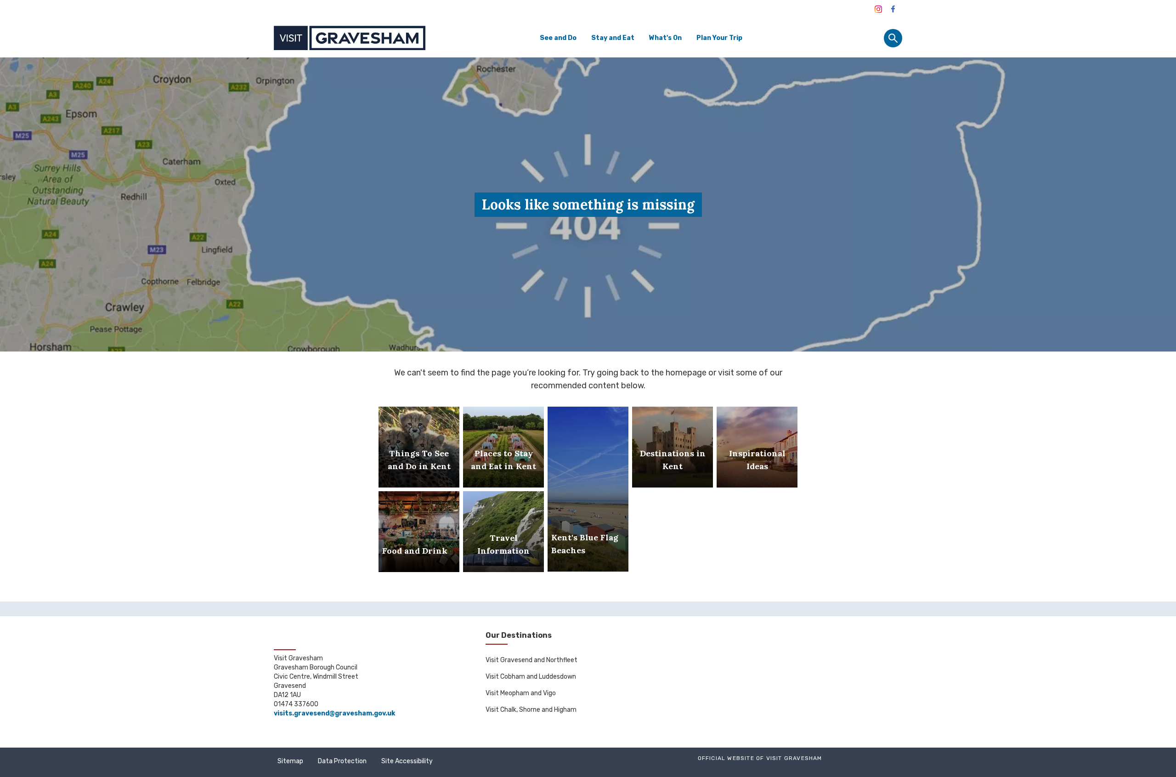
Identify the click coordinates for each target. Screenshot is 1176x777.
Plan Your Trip (719, 38)
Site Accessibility (407, 761)
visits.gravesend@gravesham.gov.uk (334, 713)
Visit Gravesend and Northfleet (531, 660)
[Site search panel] (893, 38)
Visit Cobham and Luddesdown (531, 677)
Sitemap (290, 761)
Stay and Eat (612, 38)
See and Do (558, 38)
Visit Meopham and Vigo (521, 693)
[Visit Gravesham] (878, 9)
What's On (665, 38)
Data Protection (342, 761)
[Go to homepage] (349, 38)
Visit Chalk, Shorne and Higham (531, 710)
